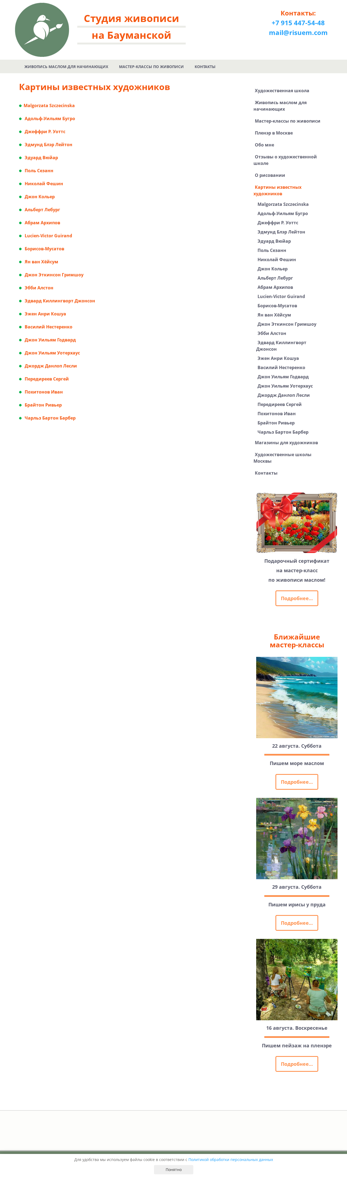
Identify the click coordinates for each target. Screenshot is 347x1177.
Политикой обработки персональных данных (230, 1159)
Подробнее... (297, 598)
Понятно (174, 1169)
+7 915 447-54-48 (298, 22)
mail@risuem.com (298, 32)
